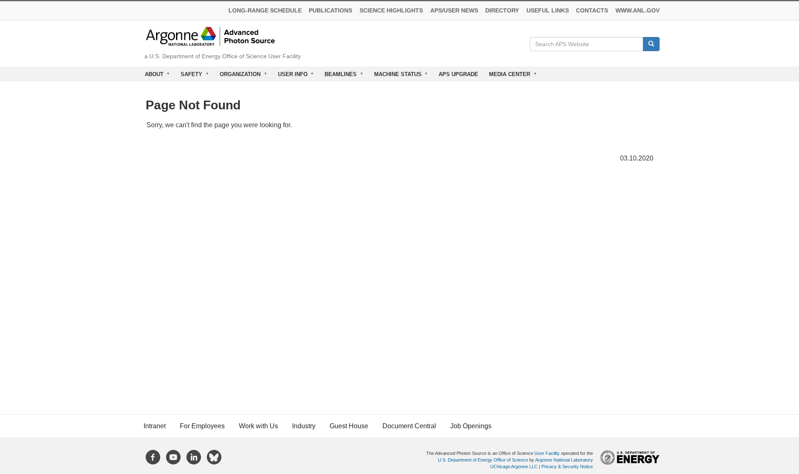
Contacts (592, 10)
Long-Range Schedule (265, 10)
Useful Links (547, 10)
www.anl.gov (637, 10)
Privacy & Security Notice (567, 466)
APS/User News (454, 10)
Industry (303, 426)
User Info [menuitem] (290, 76)
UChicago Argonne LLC (514, 466)
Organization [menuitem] (237, 76)
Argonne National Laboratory (564, 459)
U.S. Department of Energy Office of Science (483, 459)
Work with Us (258, 426)
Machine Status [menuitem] (395, 76)
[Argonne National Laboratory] (210, 36)
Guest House (349, 426)
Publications (330, 10)
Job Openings (470, 426)
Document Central (409, 426)
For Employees (202, 426)
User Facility (547, 453)
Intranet (155, 426)
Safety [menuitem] (189, 76)
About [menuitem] (151, 76)
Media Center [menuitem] (507, 76)
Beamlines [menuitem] (338, 76)
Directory (502, 10)
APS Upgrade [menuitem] (458, 74)
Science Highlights (391, 10)
